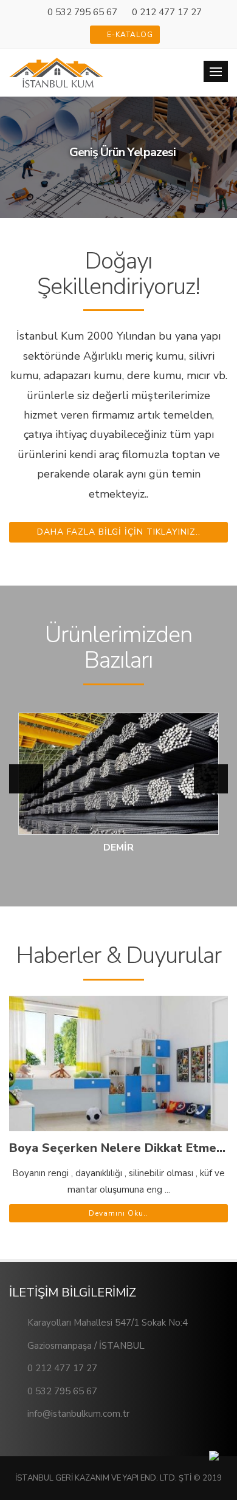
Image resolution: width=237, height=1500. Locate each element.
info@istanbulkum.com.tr (78, 1414)
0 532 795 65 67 (82, 12)
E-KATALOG (129, 34)
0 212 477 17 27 (167, 12)
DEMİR (118, 847)
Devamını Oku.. (118, 1213)
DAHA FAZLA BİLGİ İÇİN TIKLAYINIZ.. (119, 532)
